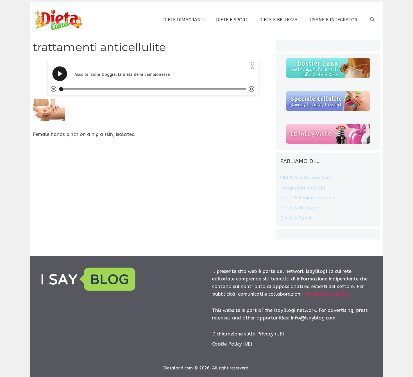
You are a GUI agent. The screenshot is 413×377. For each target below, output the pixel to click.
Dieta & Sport (296, 218)
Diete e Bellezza (278, 19)
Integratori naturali (302, 188)
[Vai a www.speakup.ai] (252, 65)
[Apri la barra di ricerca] (372, 20)
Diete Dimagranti (184, 19)
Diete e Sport (232, 19)
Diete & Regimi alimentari (309, 197)
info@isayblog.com (326, 294)
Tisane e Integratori (334, 19)
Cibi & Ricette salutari (305, 177)
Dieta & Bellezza (299, 208)
